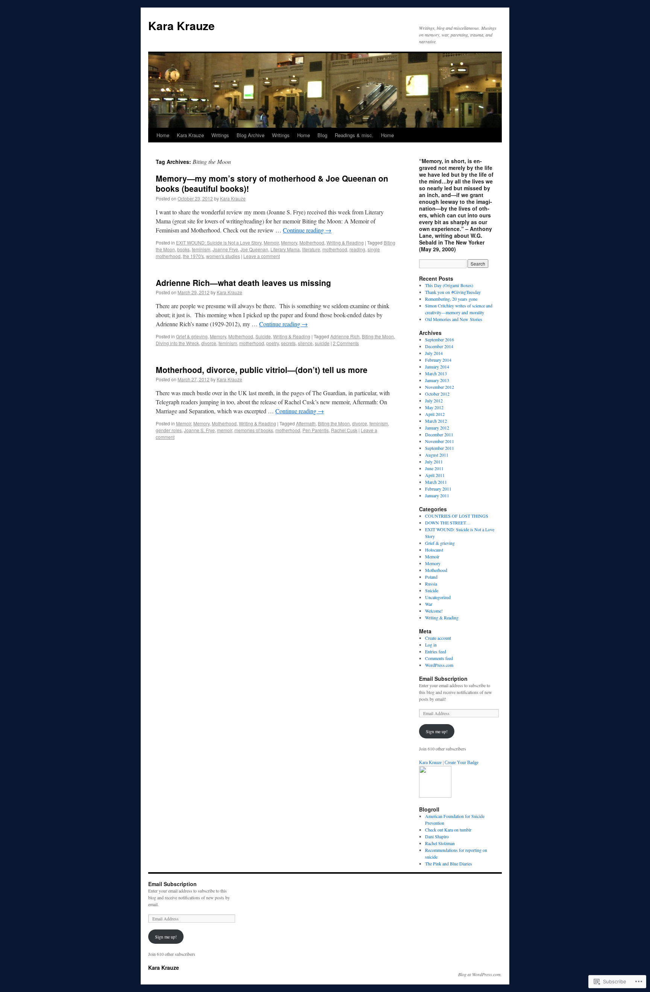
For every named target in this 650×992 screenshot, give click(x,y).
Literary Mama (285, 249)
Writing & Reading (345, 242)
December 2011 (439, 434)
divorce (208, 343)
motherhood (334, 249)
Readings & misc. (354, 135)
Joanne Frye (225, 249)
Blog (322, 135)
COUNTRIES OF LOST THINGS (456, 516)
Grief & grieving (192, 336)
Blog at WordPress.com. (480, 974)
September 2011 (439, 448)
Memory (289, 242)
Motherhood (311, 242)
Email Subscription (443, 678)
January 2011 (437, 495)
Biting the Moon (378, 336)
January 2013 (437, 380)
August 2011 (436, 455)
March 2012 (436, 421)
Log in (431, 645)
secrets (288, 343)
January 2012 (437, 428)
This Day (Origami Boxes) (449, 285)
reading (357, 249)
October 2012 (437, 394)
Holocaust (434, 550)
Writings (220, 135)
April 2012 (435, 414)
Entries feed (435, 651)
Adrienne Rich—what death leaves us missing (243, 282)
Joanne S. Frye (199, 430)
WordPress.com (439, 665)
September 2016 (439, 339)
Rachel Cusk (344, 430)
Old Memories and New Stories (453, 319)
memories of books (253, 430)
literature (311, 249)
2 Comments (346, 343)
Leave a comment (261, 256)
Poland (431, 577)
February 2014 (438, 360)
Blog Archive (250, 135)
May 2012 (434, 407)
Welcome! (434, 611)
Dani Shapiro (437, 836)
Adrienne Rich (345, 336)
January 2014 (437, 367)
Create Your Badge (461, 762)
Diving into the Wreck (177, 343)
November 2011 (439, 441)
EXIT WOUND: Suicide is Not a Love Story (218, 242)
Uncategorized (438, 597)
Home (162, 135)
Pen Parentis (315, 430)
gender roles (169, 430)
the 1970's (193, 256)
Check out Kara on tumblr (448, 830)
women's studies (223, 256)
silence (305, 343)
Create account (438, 638)
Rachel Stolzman (440, 843)
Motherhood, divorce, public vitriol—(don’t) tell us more (262, 369)
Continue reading (307, 230)
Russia (431, 584)
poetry (272, 343)
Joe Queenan (254, 249)
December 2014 (439, 346)
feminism (201, 249)
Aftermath (306, 423)
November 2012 (439, 387)
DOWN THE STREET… (448, 523)
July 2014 (434, 353)
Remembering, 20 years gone (451, 299)
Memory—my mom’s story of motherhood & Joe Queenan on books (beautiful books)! (272, 183)
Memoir (271, 242)
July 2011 (434, 462)
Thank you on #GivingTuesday (453, 292)
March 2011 (436, 482)
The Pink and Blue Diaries (448, 864)
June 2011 (434, 468)
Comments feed (439, 658)
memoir (224, 430)
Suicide (263, 336)
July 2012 (434, 400)
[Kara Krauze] (435, 796)
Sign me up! (437, 731)
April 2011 (435, 475)
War (428, 604)
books (183, 249)
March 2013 (436, 373)
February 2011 (438, 489)
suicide (322, 343)
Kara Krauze (181, 25)
